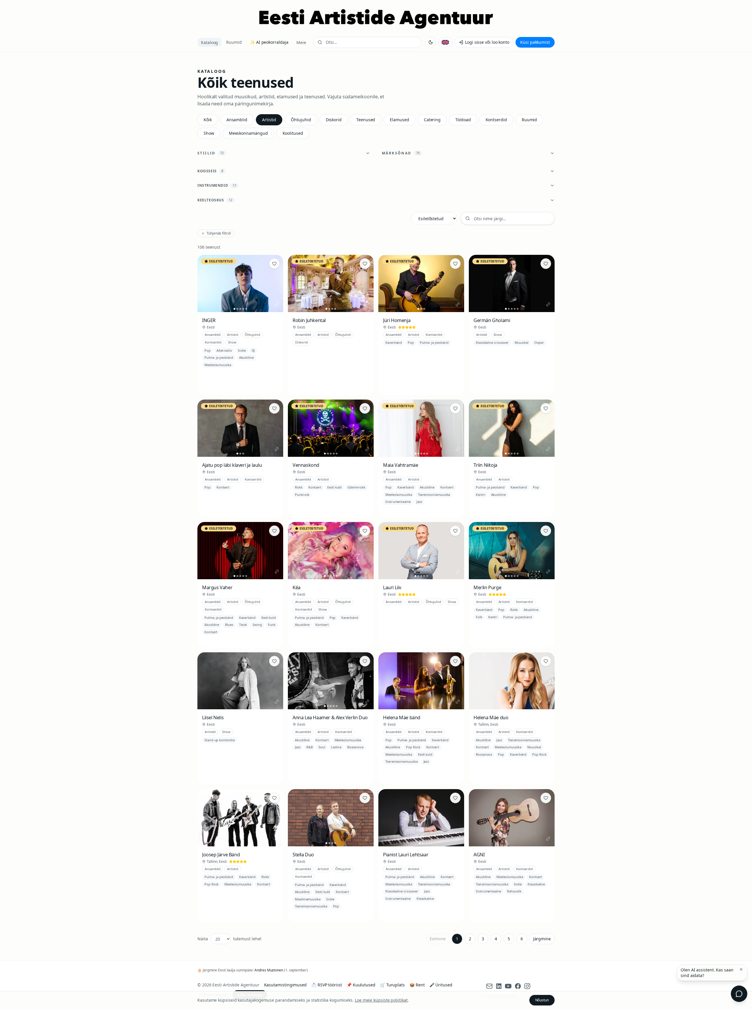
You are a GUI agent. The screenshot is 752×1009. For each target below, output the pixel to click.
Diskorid (334, 119)
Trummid (255, 380)
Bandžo (535, 624)
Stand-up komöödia (219, 740)
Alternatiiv (224, 350)
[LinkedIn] (498, 986)
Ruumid (234, 42)
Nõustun (542, 1000)
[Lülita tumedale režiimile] (430, 42)
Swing (257, 624)
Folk (479, 617)
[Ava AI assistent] (739, 994)
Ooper (539, 342)
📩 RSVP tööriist (326, 985)
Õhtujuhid (301, 119)
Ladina (336, 747)
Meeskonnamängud (248, 133)
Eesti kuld (334, 487)
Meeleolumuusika (217, 365)
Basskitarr (211, 380)
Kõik (208, 119)
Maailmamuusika (307, 899)
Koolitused (293, 133)
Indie (242, 350)
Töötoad (463, 119)
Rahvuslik (514, 891)
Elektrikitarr (253, 892)
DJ (253, 350)
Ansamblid (236, 119)
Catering (432, 119)
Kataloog (209, 42)
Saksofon (426, 776)
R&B (309, 747)
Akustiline (246, 357)
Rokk (299, 487)
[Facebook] (518, 986)
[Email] (489, 986)
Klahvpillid (267, 372)
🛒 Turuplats (392, 985)
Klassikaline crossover (492, 342)
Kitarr (233, 372)
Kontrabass (233, 380)
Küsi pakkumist (535, 42)
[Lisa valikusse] (274, 263)
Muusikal (521, 342)
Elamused (399, 119)
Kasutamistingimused (285, 985)
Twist (243, 624)
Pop (207, 350)
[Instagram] (527, 986)
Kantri (480, 494)
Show (209, 133)
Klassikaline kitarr (528, 899)
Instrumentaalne (398, 501)
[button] (741, 969)
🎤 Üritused (440, 985)
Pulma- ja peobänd (218, 357)
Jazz (419, 501)
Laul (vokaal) (213, 372)
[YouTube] (508, 986)
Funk (272, 624)
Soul (321, 747)
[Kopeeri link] (277, 304)
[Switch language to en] (445, 42)
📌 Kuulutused (361, 985)
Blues (229, 624)
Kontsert (222, 487)
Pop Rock (413, 747)
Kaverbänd (393, 342)
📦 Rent (417, 985)
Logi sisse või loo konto (487, 42)
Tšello (425, 906)
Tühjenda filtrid (219, 233)
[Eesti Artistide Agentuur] (376, 19)
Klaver (249, 372)
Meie (301, 42)
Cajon (208, 387)
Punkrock (302, 494)
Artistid (269, 119)
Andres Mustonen (268, 970)
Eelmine (437, 938)
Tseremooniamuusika (434, 494)
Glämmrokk (356, 487)
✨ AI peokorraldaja (269, 42)
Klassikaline (425, 898)
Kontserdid (496, 119)
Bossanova (355, 747)
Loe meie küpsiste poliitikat (381, 1000)
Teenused (365, 119)
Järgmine (542, 938)
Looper (339, 914)
